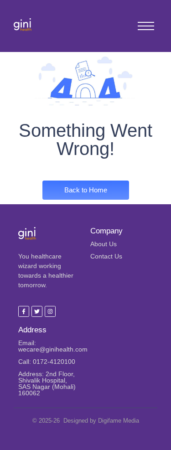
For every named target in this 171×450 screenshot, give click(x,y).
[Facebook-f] (23, 311)
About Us (103, 244)
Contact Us (106, 256)
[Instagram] (50, 311)
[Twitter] (36, 311)
